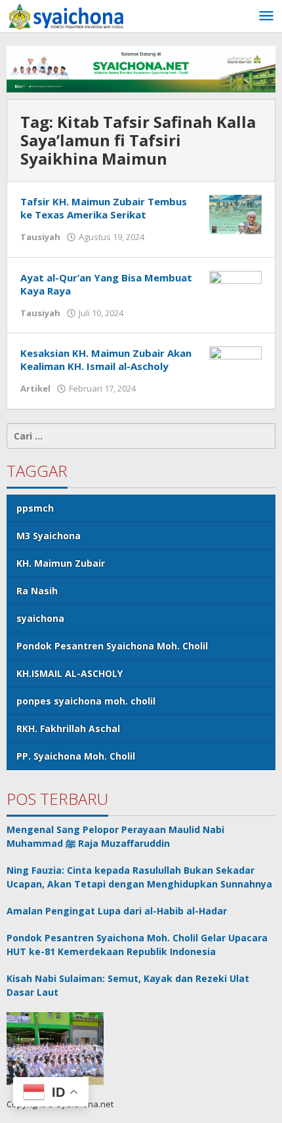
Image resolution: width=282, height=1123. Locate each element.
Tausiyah (40, 237)
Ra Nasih (37, 590)
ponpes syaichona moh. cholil (85, 701)
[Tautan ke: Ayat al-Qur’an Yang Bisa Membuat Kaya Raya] (235, 289)
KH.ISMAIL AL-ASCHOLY (69, 673)
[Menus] (266, 16)
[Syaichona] (66, 15)
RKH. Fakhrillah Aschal (68, 728)
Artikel (35, 388)
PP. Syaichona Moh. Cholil (75, 756)
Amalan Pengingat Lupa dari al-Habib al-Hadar (117, 911)
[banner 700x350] (141, 68)
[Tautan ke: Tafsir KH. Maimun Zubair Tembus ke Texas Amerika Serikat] (235, 213)
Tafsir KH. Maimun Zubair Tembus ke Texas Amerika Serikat (103, 208)
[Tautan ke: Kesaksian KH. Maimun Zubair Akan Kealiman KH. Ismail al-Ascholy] (235, 365)
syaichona (40, 618)
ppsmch (35, 508)
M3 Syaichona (48, 535)
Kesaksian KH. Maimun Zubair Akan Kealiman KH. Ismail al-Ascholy (105, 359)
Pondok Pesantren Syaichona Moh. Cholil (112, 646)
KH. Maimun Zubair (60, 563)
